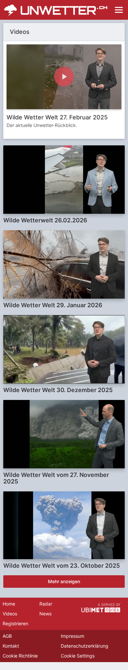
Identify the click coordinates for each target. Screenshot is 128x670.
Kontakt (11, 646)
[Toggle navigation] (118, 10)
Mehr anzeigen (64, 581)
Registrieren (15, 623)
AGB (7, 636)
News (45, 613)
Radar (45, 604)
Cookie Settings (78, 655)
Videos (10, 613)
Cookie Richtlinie (20, 655)
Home (9, 604)
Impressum (72, 636)
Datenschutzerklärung (84, 646)
